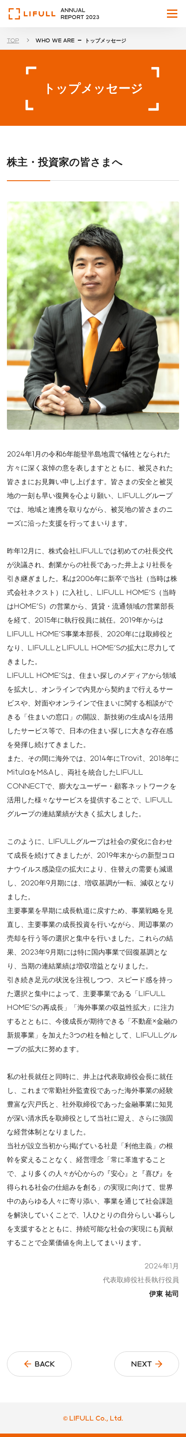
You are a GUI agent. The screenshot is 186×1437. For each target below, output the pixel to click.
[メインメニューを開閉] (172, 14)
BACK (45, 1364)
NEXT (141, 1364)
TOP (13, 40)
